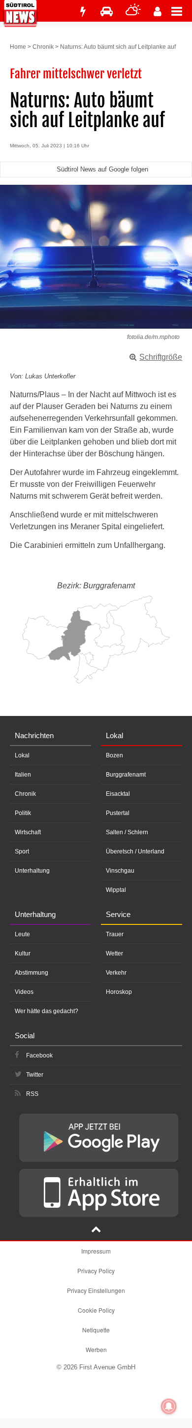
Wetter (114, 953)
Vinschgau (120, 870)
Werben (96, 1349)
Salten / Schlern (127, 832)
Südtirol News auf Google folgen (102, 169)
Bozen (114, 755)
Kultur (23, 953)
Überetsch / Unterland (135, 851)
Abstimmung (31, 972)
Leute (22, 934)
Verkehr (116, 972)
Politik (23, 813)
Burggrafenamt (126, 774)
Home (18, 46)
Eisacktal (118, 793)
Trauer (115, 934)
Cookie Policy (96, 1310)
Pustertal (117, 813)
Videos (24, 991)
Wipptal (116, 889)
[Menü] (181, 11)
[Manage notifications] (169, 1406)
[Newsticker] (83, 11)
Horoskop (119, 991)
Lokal (22, 755)
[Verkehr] (106, 11)
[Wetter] (133, 11)
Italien (23, 774)
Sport (22, 851)
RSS (32, 1093)
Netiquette (96, 1330)
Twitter (34, 1074)
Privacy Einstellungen (96, 1290)
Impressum (96, 1251)
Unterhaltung (32, 870)
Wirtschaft (28, 832)
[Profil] (157, 11)
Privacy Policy (96, 1270)
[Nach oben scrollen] (96, 1230)
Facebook (39, 1055)
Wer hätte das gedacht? (46, 1011)
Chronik (43, 46)
